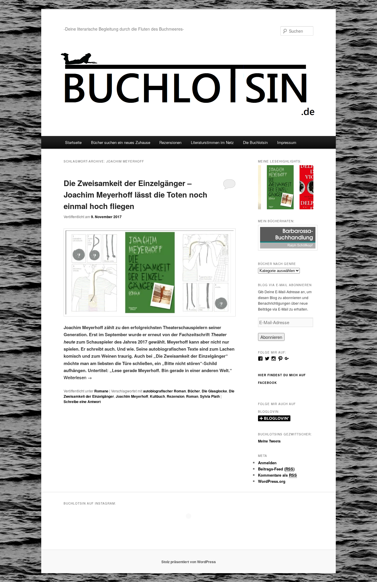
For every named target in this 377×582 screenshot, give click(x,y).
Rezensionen (170, 142)
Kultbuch (157, 396)
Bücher (194, 391)
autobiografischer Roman (164, 391)
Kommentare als (277, 475)
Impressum (286, 142)
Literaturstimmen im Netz (212, 142)
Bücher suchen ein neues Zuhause (120, 142)
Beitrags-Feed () (276, 469)
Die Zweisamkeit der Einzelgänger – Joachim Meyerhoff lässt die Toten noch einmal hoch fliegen (135, 194)
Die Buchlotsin (255, 142)
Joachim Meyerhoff (132, 396)
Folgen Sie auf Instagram (192, 527)
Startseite (73, 142)
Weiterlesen (78, 377)
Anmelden (267, 462)
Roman (192, 396)
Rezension (175, 396)
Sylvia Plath (210, 396)
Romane (101, 391)
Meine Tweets (269, 441)
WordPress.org (271, 481)
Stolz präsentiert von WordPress (188, 561)
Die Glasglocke (214, 391)
